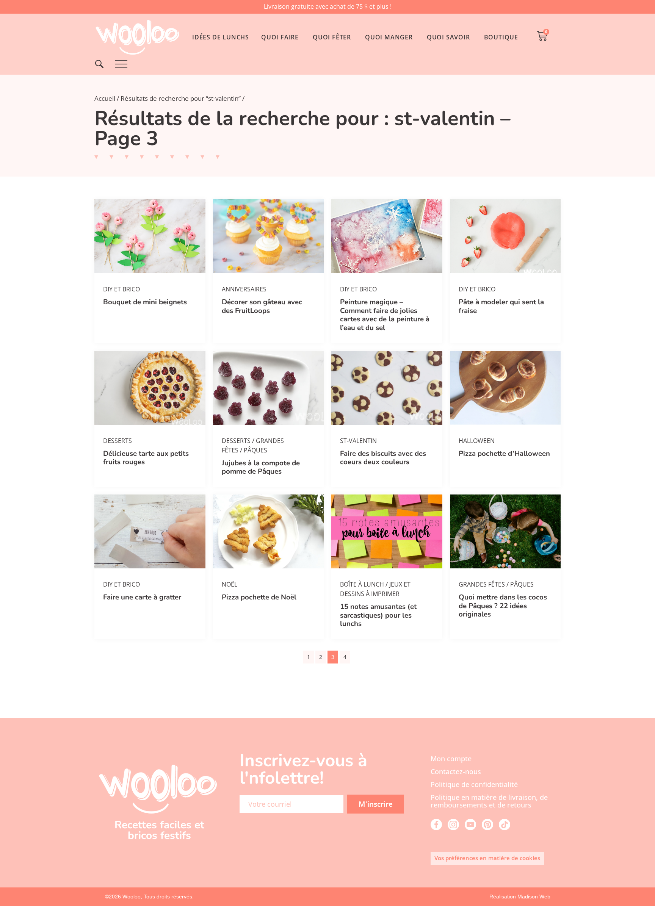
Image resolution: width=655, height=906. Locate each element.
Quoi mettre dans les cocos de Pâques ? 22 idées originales (503, 605)
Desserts (117, 441)
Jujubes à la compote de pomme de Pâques (261, 467)
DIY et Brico (121, 289)
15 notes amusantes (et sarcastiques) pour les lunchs (378, 615)
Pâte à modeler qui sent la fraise (501, 306)
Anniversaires (244, 289)
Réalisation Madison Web (519, 896)
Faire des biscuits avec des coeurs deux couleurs (383, 458)
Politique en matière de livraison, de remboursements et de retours (489, 801)
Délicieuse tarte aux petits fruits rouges (146, 458)
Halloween (477, 441)
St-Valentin (358, 441)
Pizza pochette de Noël (259, 597)
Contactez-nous (456, 771)
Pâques (255, 450)
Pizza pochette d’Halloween (504, 453)
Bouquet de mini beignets (145, 302)
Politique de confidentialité (474, 784)
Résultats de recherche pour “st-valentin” (181, 98)
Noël (229, 584)
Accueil (104, 98)
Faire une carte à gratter (142, 597)
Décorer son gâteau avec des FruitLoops (262, 306)
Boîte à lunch (362, 584)
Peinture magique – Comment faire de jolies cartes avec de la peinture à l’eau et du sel (384, 314)
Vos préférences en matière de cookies (487, 858)
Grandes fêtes (482, 584)
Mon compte (451, 758)
